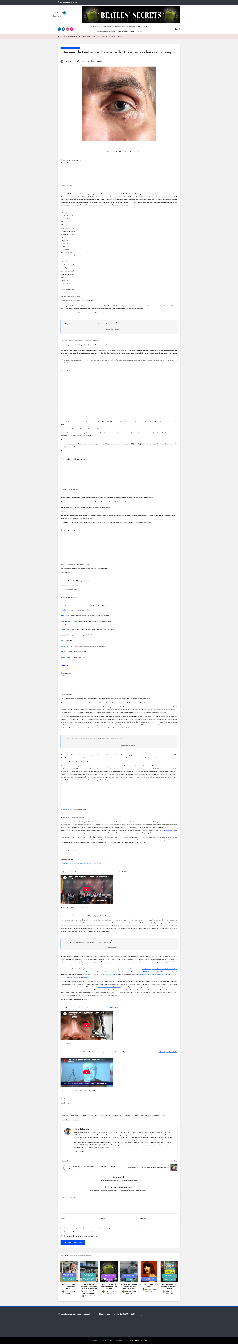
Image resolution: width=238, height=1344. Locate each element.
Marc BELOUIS (81, 1129)
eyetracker (65, 1115)
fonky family (74, 1115)
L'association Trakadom (66, 809)
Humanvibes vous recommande (68, 1275)
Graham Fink (64, 1054)
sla (163, 1115)
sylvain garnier (66, 1119)
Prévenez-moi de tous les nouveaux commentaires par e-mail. (82, 1232)
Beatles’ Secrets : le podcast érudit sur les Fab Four (109, 1287)
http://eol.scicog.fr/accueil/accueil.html (109, 987)
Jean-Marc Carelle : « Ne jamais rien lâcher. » (69, 1287)
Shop (62, 640)
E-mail (103, 1219)
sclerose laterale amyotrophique (150, 1115)
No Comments (97, 61)
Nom (63, 1219)
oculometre (128, 1115)
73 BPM (63, 629)
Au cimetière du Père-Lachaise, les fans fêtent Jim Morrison (129, 1287)
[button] (79, 1151)
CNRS (111, 1008)
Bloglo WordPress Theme (138, 1340)
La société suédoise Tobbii (107, 974)
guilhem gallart (94, 1115)
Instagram (63, 651)
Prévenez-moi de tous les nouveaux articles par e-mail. (81, 1236)
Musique (109, 1279)
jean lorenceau (106, 1115)
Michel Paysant (164, 1052)
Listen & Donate (65, 615)
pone (136, 1115)
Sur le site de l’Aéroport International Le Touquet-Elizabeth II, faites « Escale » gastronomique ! (88, 1289)
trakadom (76, 1119)
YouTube (63, 646)
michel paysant (117, 1115)
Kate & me (64, 635)
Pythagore (67, 920)
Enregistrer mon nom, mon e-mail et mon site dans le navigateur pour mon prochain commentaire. (93, 1228)
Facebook (63, 657)
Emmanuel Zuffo (169, 830)
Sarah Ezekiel (173, 1052)
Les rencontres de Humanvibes (70, 48)
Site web (143, 1219)
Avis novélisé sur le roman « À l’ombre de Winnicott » (169, 1287)
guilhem (84, 1115)
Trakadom (63, 610)
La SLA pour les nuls (66, 621)
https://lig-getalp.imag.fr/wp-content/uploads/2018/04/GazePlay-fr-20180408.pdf (142, 972)
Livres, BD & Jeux (169, 1279)
